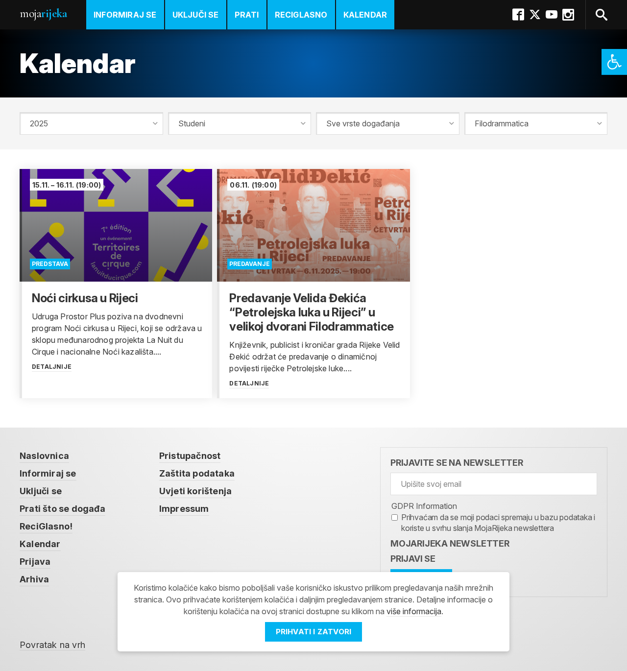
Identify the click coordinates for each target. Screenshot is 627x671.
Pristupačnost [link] (190, 456)
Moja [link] (43, 13)
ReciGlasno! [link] (46, 526)
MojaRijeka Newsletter (449, 543)
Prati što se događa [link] (62, 508)
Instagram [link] (568, 15)
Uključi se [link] (195, 15)
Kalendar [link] (365, 15)
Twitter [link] (535, 15)
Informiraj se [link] (125, 15)
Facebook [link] (518, 15)
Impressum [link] (184, 508)
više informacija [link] (413, 611)
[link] (614, 62)
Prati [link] (247, 15)
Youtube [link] (551, 15)
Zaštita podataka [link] (197, 473)
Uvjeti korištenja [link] (195, 491)
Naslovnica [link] (44, 456)
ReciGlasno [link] (301, 15)
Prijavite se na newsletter (456, 462)
